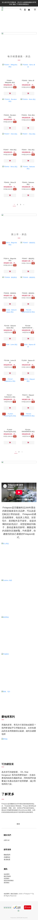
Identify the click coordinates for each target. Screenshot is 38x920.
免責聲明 (6, 874)
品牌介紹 (6, 840)
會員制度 (7, 859)
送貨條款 (6, 878)
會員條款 (6, 882)
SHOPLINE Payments (22, 917)
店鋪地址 (7, 857)
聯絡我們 (7, 854)
